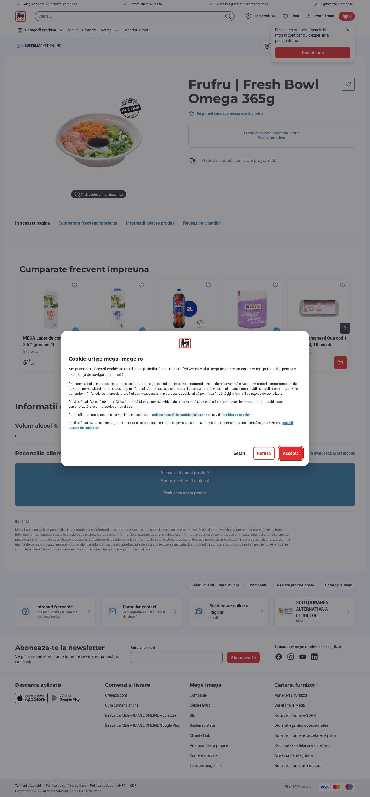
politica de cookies (236, 415)
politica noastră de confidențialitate (177, 415)
